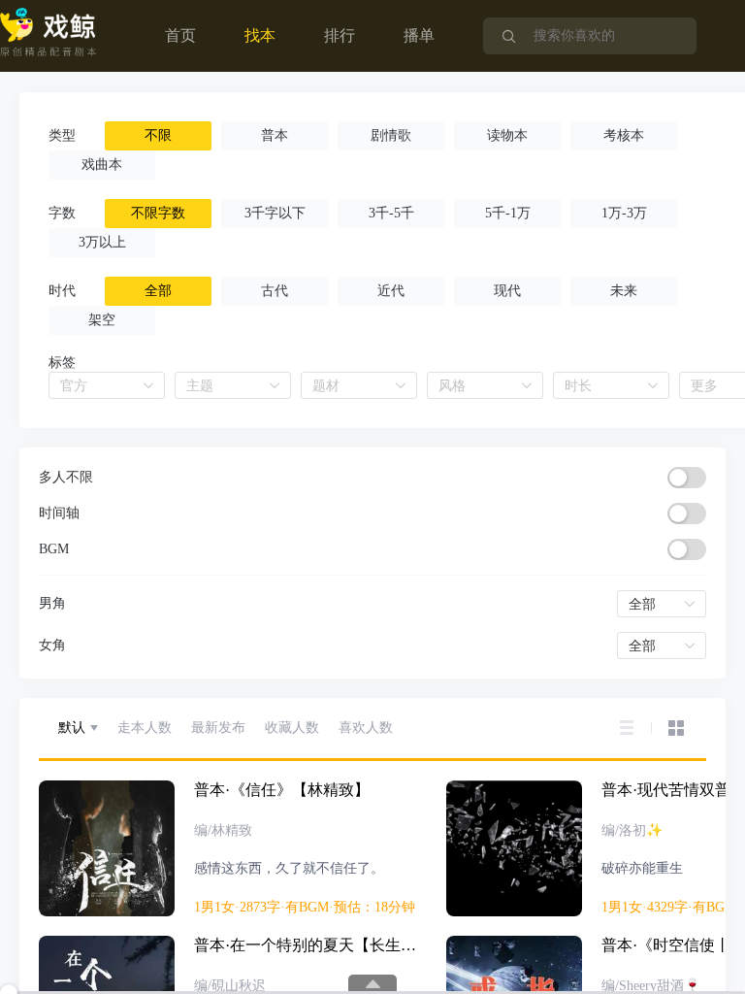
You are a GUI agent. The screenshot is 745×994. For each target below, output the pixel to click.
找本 (259, 35)
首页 (180, 35)
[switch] (686, 477)
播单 (419, 35)
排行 (339, 35)
